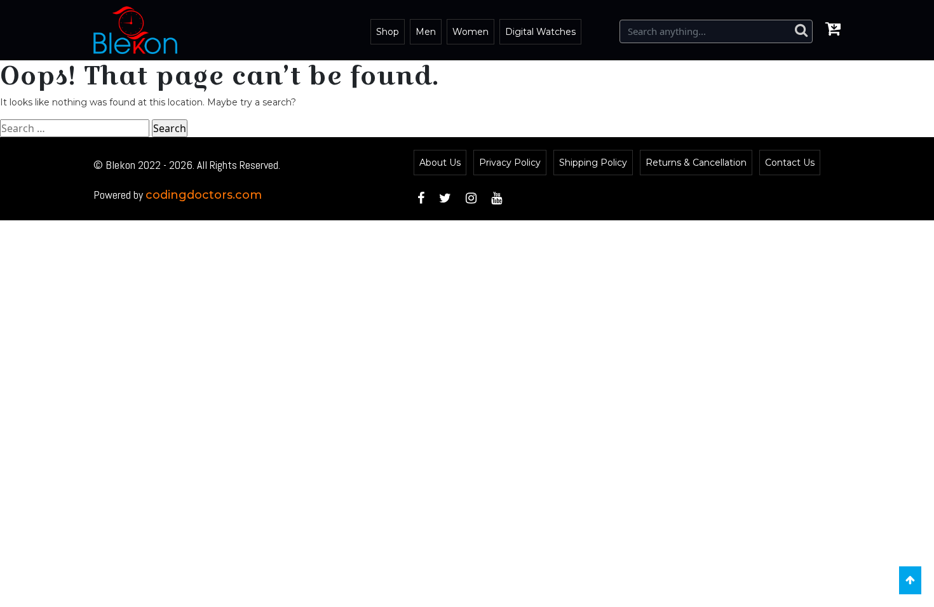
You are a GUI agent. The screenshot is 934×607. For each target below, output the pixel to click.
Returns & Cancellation (696, 162)
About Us (440, 162)
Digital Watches (540, 31)
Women (470, 31)
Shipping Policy (593, 162)
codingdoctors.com (204, 195)
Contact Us (790, 162)
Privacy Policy (510, 162)
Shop (387, 31)
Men (426, 31)
